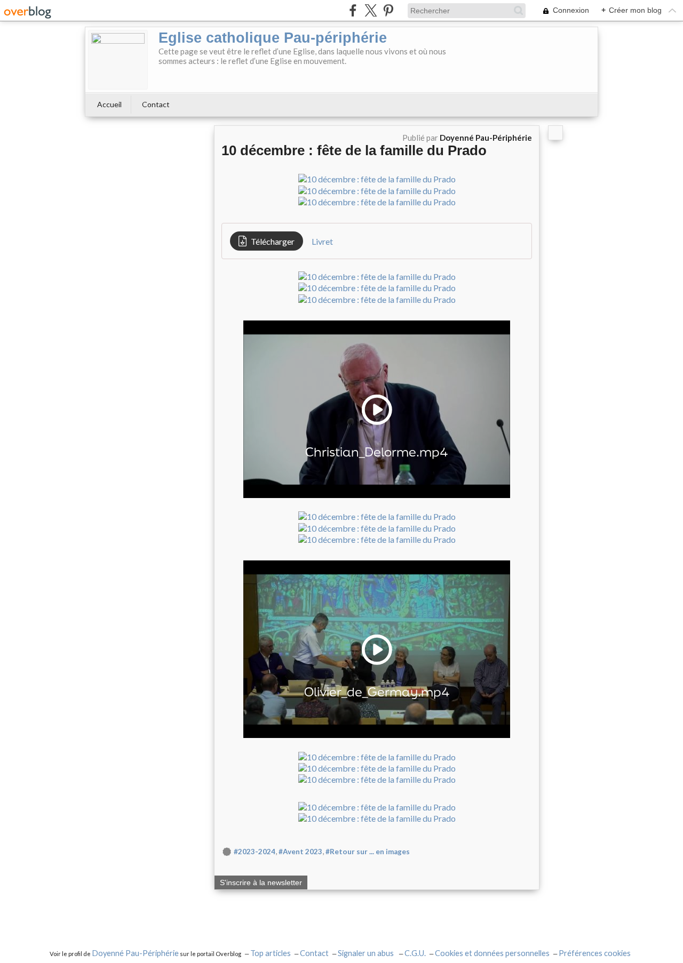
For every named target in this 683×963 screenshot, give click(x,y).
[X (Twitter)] (370, 10)
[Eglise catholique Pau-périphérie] (118, 60)
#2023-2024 (254, 851)
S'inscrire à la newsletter (261, 882)
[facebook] (353, 10)
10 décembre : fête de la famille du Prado (354, 150)
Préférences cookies (595, 953)
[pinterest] (388, 10)
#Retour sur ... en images (367, 851)
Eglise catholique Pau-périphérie (272, 38)
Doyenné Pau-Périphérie (135, 953)
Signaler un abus (366, 953)
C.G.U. (415, 953)
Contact (156, 104)
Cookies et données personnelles (492, 953)
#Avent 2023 (300, 851)
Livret (322, 241)
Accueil (109, 104)
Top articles (270, 953)
